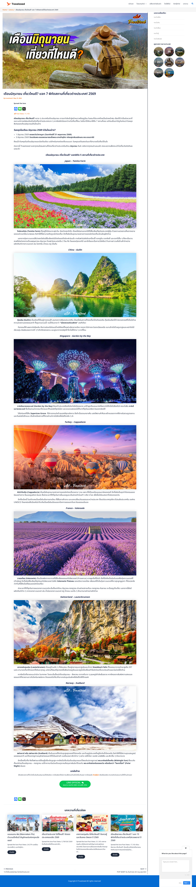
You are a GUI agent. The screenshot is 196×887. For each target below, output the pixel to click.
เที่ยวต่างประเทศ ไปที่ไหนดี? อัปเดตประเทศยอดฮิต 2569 (56, 836)
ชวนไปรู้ (156, 33)
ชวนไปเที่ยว (157, 17)
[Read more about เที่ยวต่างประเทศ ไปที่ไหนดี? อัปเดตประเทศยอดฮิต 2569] (58, 823)
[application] (145, 4)
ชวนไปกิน (157, 22)
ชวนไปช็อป (157, 28)
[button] (192, 4)
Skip (180, 883)
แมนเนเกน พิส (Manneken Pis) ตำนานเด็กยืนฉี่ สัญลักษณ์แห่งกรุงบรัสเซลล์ (23, 837)
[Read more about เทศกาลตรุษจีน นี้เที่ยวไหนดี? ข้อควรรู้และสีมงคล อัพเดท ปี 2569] (92, 823)
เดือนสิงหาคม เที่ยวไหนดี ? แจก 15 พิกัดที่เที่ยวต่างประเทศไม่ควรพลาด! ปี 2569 (126, 837)
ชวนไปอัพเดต (158, 39)
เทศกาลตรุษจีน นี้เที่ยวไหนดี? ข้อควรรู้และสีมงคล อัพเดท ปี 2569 (91, 836)
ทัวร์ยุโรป (96, 775)
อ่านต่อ (11, 852)
